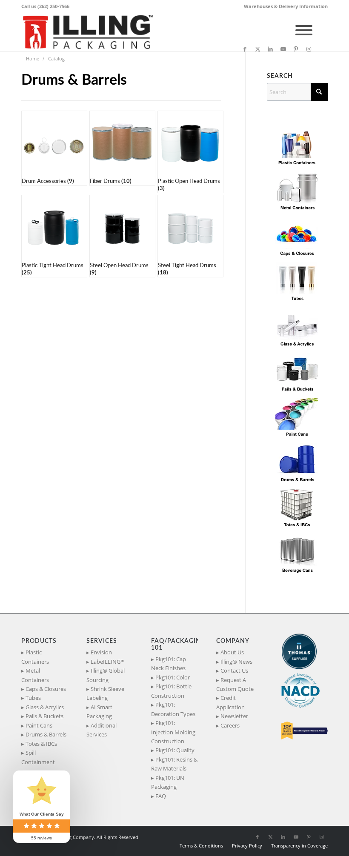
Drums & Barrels (46, 734)
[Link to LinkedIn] (270, 49)
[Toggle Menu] (303, 30)
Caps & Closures (46, 689)
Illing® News (236, 661)
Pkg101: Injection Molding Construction (173, 732)
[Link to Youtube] (283, 49)
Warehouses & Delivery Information (286, 6)
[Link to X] (257, 49)
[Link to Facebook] (244, 49)
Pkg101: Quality (175, 750)
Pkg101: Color (172, 677)
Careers (230, 725)
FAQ (160, 796)
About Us (232, 652)
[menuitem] (284, 6)
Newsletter (234, 716)
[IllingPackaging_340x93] (91, 32)
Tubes (33, 698)
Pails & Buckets (44, 716)
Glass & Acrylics (45, 707)
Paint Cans (39, 725)
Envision (101, 652)
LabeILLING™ (108, 661)
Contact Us (234, 670)
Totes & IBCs (41, 744)
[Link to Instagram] (308, 49)
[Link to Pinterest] (295, 49)
